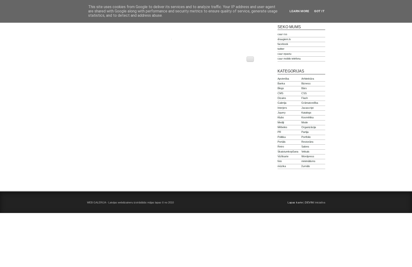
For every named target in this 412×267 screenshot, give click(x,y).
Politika (282, 137)
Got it (319, 11)
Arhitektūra (307, 78)
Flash (304, 98)
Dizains (282, 98)
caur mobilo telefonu (289, 58)
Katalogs (306, 112)
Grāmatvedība (309, 102)
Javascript (307, 107)
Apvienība (283, 78)
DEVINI (309, 202)
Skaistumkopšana (288, 151)
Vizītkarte (283, 156)
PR (279, 132)
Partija (305, 132)
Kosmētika (307, 117)
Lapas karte (295, 202)
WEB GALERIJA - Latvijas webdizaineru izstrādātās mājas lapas (124, 202)
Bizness (306, 83)
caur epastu (284, 53)
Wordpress (307, 156)
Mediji (281, 122)
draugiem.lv (284, 39)
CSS (304, 93)
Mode (304, 122)
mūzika (282, 166)
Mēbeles (282, 127)
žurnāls (305, 166)
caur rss (282, 34)
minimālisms (308, 161)
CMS (280, 93)
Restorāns (307, 141)
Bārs (304, 88)
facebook (283, 44)
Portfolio (306, 137)
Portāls (282, 141)
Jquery (282, 112)
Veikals (305, 151)
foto (280, 161)
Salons (305, 146)
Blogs (281, 88)
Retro (281, 146)
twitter (281, 48)
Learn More (299, 11)
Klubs (281, 117)
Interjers (282, 107)
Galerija (282, 102)
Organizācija (308, 127)
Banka (281, 83)
